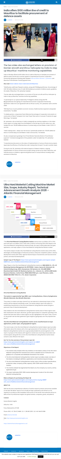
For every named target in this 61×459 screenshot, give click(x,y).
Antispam (6, 451)
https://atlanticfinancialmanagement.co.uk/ (16, 423)
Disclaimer (21, 451)
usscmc (10, 20)
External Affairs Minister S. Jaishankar (41, 78)
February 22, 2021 (19, 20)
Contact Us (13, 451)
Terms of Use (44, 451)
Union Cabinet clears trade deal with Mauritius (24, 84)
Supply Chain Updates (13, 6)
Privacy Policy (35, 451)
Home (5, 6)
